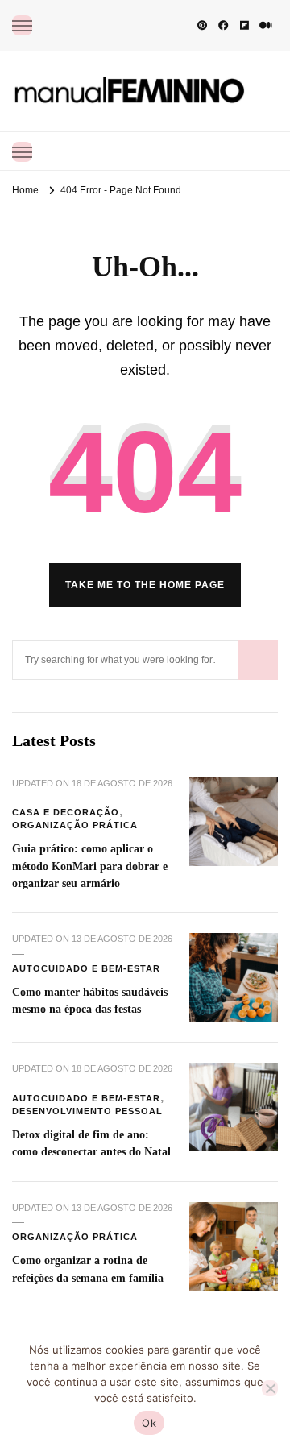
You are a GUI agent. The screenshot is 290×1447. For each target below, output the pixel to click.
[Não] (270, 1388)
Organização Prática (75, 825)
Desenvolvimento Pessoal (87, 1111)
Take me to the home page (145, 585)
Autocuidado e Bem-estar (86, 968)
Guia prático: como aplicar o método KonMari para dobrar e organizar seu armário (90, 865)
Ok (149, 1422)
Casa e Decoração (65, 812)
